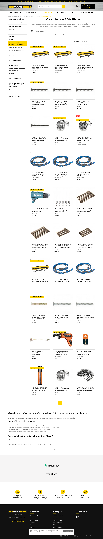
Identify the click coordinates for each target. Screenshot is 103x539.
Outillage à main (87, 12)
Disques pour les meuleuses (17, 23)
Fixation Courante (14, 93)
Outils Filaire (31, 12)
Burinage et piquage (15, 26)
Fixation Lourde (13, 89)
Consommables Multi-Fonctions (15, 61)
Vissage (11, 33)
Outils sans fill (34, 515)
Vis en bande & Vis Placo (15, 47)
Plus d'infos (42, 533)
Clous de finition (13, 53)
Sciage (11, 39)
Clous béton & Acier (14, 55)
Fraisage (11, 73)
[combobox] (40, 34)
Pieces (73, 12)
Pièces (32, 525)
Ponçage (11, 36)
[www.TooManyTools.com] (20, 6)
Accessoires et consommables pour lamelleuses (15, 78)
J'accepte (68, 531)
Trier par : (77, 41)
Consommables (46, 12)
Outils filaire (33, 518)
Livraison (55, 518)
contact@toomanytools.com (17, 521)
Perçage (11, 29)
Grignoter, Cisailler (14, 65)
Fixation (32, 527)
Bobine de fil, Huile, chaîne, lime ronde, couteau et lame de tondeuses (17, 85)
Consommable (34, 520)
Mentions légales (58, 527)
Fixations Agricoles (14, 96)
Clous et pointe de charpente (16, 50)
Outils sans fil (15, 12)
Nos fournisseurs (57, 522)
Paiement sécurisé (58, 525)
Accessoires (61, 12)
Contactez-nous (57, 520)
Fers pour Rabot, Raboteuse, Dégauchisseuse (17, 69)
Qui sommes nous (58, 515)
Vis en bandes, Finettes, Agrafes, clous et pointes (16, 43)
